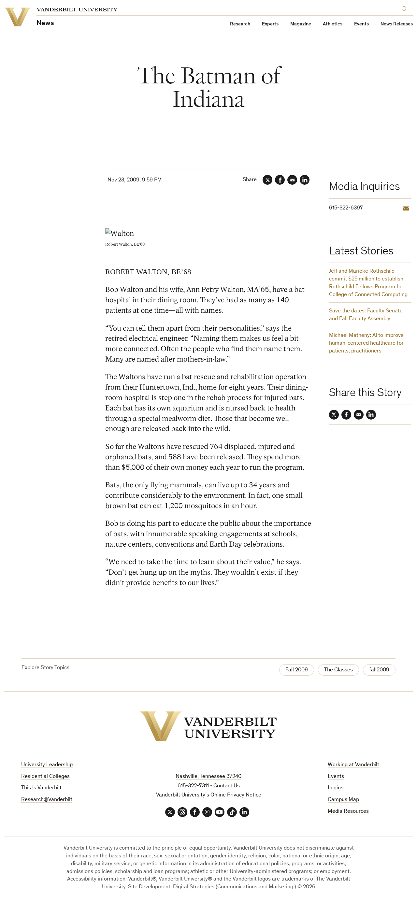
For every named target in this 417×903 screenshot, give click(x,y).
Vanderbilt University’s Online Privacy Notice (208, 795)
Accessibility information (96, 879)
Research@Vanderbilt (46, 800)
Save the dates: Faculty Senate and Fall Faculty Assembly (366, 315)
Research (240, 24)
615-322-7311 (193, 786)
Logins (335, 788)
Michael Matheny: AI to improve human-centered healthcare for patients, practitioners (366, 343)
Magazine (300, 24)
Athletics (332, 24)
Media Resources (348, 811)
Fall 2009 (296, 670)
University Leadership (47, 765)
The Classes (338, 670)
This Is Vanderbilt (41, 788)
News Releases (397, 24)
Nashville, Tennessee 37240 (208, 777)
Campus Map (343, 800)
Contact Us (226, 786)
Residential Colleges (45, 777)
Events (361, 24)
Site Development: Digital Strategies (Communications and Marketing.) (212, 887)
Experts (270, 24)
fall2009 (379, 670)
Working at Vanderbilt (353, 765)
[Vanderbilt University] (208, 726)
